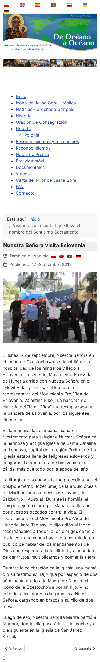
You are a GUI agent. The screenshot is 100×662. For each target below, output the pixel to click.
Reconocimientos (33, 148)
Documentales (30, 167)
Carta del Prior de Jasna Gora (46, 180)
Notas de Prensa (32, 154)
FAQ (20, 186)
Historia (23, 115)
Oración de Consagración (41, 122)
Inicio (21, 96)
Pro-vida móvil (30, 160)
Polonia (31, 135)
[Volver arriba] (92, 644)
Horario (23, 128)
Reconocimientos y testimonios (47, 141)
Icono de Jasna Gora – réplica (46, 103)
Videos (23, 173)
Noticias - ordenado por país (45, 109)
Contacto (25, 193)
